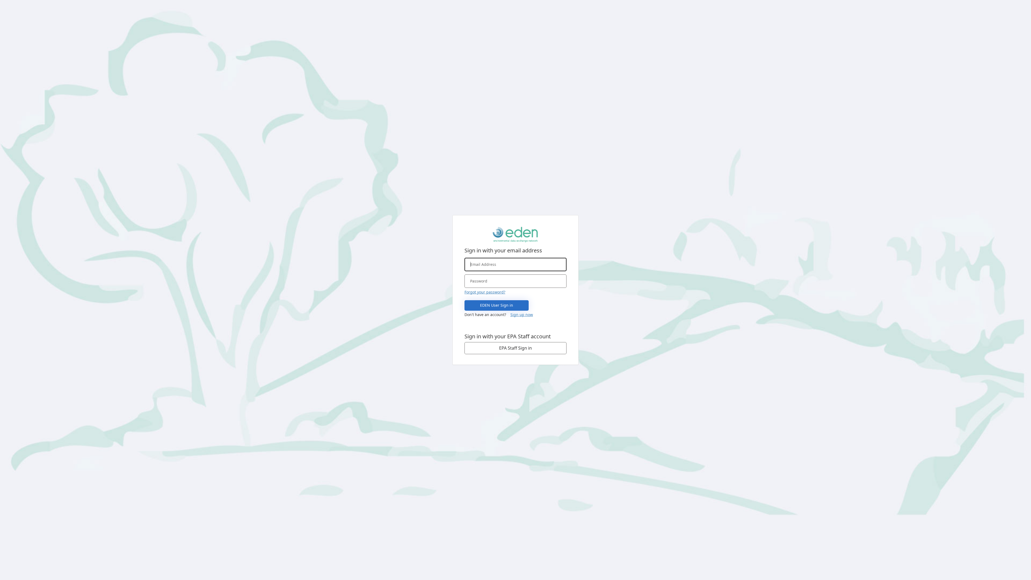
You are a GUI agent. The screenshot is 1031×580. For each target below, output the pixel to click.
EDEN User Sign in (496, 305)
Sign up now (521, 314)
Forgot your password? (484, 292)
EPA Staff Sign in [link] (515, 348)
